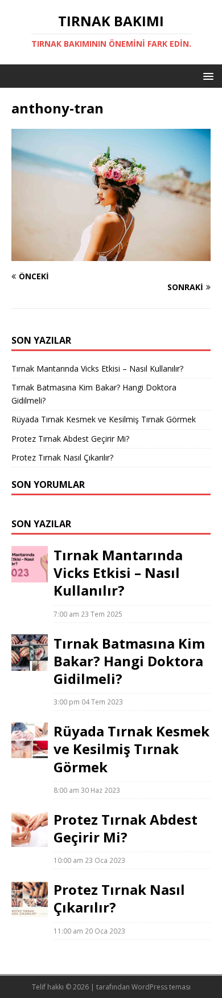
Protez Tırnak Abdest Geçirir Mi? (70, 438)
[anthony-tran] (111, 254)
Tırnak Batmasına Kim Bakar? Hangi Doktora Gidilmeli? (129, 661)
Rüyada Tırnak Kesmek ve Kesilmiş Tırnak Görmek (103, 419)
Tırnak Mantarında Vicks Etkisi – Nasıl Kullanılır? (97, 368)
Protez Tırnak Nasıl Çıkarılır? (62, 457)
